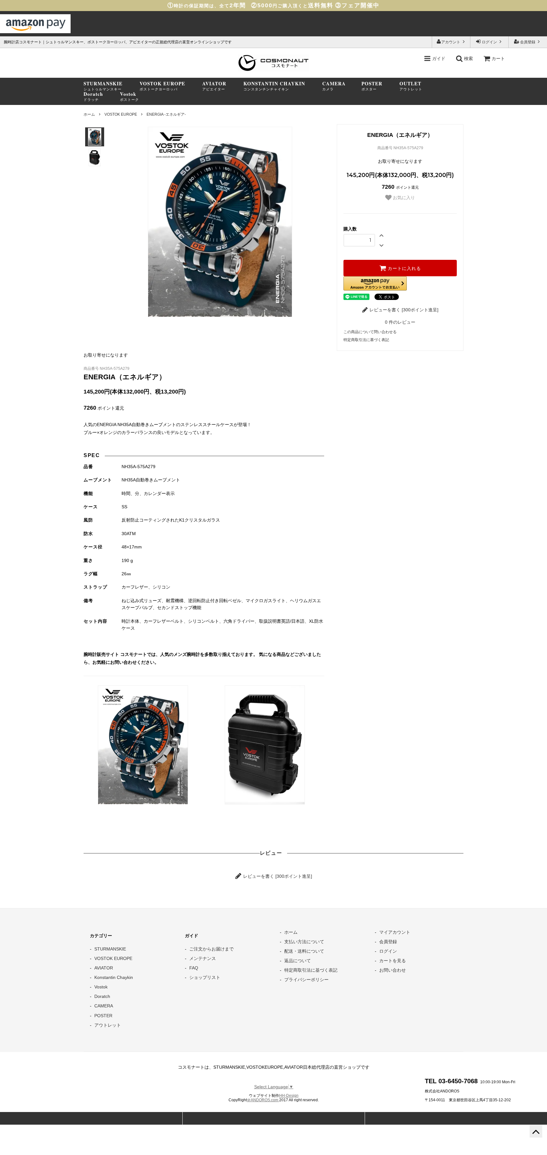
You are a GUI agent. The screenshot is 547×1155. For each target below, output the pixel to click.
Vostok (101, 986)
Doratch (102, 996)
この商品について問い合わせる (370, 332)
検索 (468, 58)
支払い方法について (304, 941)
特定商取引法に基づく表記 (366, 340)
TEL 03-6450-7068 (451, 1081)
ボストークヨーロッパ (162, 86)
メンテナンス (202, 958)
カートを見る (392, 960)
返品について (297, 960)
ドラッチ (93, 96)
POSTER (103, 1015)
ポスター (372, 86)
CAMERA (103, 1005)
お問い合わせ (392, 970)
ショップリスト (204, 977)
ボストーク (129, 96)
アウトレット (410, 86)
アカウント (451, 42)
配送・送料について (304, 951)
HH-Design (289, 1095)
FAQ (193, 967)
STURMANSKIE (110, 948)
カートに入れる (403, 268)
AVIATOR (103, 967)
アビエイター (214, 86)
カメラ (334, 86)
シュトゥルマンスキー (103, 86)
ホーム (89, 114)
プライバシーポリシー (306, 979)
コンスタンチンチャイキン (274, 86)
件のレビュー (400, 322)
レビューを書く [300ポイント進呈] (403, 309)
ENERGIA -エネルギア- (166, 114)
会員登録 (527, 42)
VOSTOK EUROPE (120, 114)
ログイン (489, 42)
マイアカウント (394, 932)
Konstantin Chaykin (113, 977)
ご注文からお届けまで (211, 948)
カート (498, 58)
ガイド (438, 58)
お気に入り (403, 197)
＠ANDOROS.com (263, 1100)
